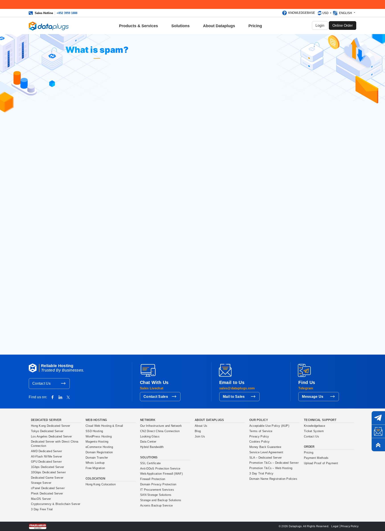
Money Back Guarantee (265, 447)
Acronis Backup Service (156, 505)
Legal (335, 526)
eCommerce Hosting (99, 447)
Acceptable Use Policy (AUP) (269, 425)
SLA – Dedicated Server (265, 457)
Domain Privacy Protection (158, 484)
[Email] (378, 431)
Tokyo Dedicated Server (47, 431)
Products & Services (138, 26)
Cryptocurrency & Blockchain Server (55, 504)
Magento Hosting (97, 441)
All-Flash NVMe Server (46, 456)
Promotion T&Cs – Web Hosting (270, 468)
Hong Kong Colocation (101, 484)
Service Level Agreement (266, 452)
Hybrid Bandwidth (152, 447)
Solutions (180, 26)
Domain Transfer (97, 457)
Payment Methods (316, 458)
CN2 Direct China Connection (160, 431)
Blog (198, 431)
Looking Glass (150, 436)
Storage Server (41, 482)
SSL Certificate (150, 463)
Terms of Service (260, 431)
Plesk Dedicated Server (47, 493)
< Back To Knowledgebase (161, 108)
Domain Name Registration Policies (273, 478)
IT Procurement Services (157, 489)
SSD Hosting (94, 431)
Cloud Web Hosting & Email (104, 425)
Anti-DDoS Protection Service (160, 468)
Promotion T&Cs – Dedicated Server (274, 462)
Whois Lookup (95, 462)
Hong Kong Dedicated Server (50, 425)
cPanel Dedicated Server (48, 488)
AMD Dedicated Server (46, 451)
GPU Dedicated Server (46, 461)
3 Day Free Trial (42, 509)
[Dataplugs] (49, 25)
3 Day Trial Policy (261, 473)
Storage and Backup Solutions (160, 500)
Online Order (342, 25)
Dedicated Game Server (47, 477)
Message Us (312, 396)
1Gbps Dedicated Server (47, 467)
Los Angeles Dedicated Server (51, 436)
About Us (201, 425)
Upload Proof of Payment (321, 463)
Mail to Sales (234, 396)
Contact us (91, 344)
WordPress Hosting (99, 436)
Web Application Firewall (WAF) (161, 473)
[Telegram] (378, 418)
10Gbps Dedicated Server (48, 472)
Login (319, 25)
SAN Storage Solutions (155, 494)
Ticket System (314, 431)
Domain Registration (99, 452)
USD (325, 13)
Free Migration (95, 468)
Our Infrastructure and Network (161, 425)
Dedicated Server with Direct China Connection (54, 443)
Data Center (148, 441)
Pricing (255, 26)
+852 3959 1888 (67, 13)
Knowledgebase (301, 12)
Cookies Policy (259, 441)
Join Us (200, 436)
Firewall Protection (152, 479)
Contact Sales (155, 396)
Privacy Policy (259, 436)
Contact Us (41, 383)
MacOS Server (41, 498)
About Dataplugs (219, 26)
